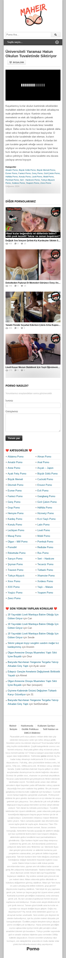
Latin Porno (43, 524)
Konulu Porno (25, 177)
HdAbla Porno (12, 177)
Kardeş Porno (15, 519)
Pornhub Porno (12, 180)
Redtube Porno (45, 547)
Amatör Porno (12, 170)
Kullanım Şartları (46, 726)
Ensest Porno (44, 485)
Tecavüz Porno (45, 564)
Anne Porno (14, 468)
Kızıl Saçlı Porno (46, 519)
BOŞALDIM (18, 62)
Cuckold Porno (45, 479)
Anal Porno (43, 462)
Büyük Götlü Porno (27, 170)
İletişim (13, 729)
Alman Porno (44, 456)
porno (43, 756)
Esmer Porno (11, 173)
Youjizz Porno (15, 592)
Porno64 (12, 547)
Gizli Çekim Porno (52, 173)
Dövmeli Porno (15, 485)
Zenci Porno (45, 183)
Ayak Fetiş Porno (17, 473)
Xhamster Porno (46, 575)
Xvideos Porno (18, 183)
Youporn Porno (32, 183)
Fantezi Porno (24, 173)
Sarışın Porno (15, 558)
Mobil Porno (48, 177)
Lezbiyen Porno (16, 530)
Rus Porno (43, 553)
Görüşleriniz (12, 411)
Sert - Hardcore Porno (30, 180)
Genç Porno (37, 173)
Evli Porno (42, 490)
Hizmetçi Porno (45, 513)
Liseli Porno (37, 177)
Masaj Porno (14, 536)
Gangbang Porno (46, 496)
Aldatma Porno (15, 456)
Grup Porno (14, 507)
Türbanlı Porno (45, 570)
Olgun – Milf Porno (17, 541)
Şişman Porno (15, 564)
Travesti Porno (15, 570)
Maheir (12, 726)
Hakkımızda (27, 726)
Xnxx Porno (14, 581)
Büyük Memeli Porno (46, 170)
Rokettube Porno (16, 553)
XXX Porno (14, 587)
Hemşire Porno (15, 513)
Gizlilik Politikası (30, 729)
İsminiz (9, 400)
